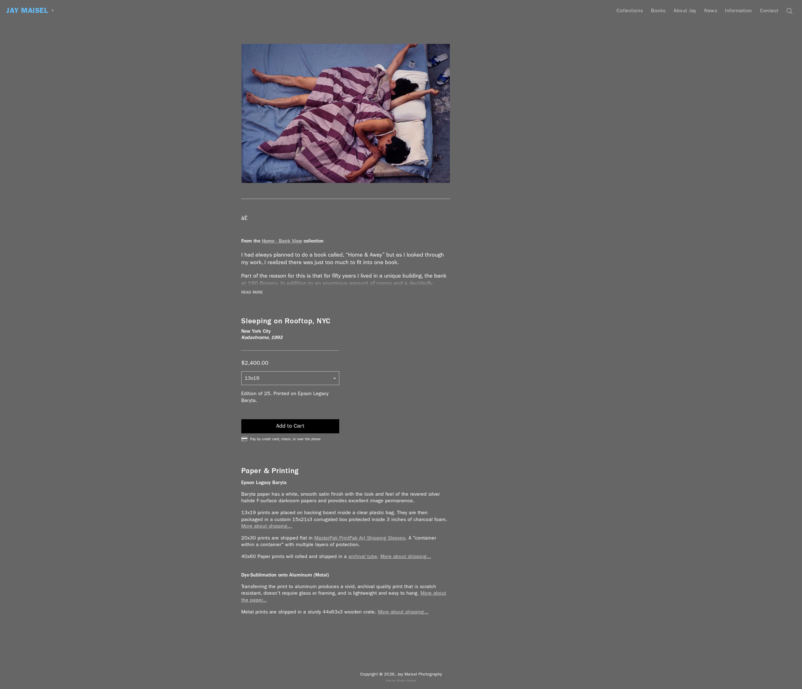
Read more (252, 292)
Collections (630, 10)
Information (738, 10)
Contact (769, 10)
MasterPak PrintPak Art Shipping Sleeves (359, 538)
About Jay (685, 10)
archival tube (362, 556)
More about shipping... (266, 526)
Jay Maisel (27, 10)
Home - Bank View (282, 241)
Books (658, 10)
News (710, 10)
